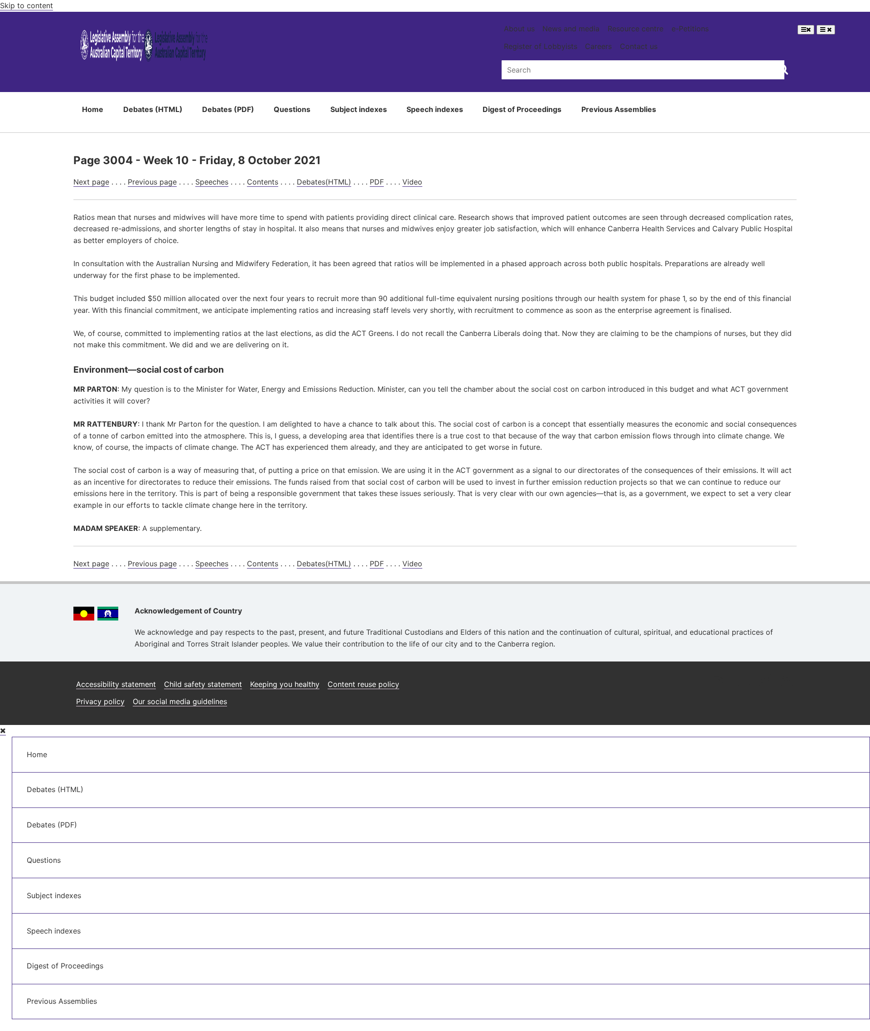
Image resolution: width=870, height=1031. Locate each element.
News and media (570, 28)
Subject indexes (358, 109)
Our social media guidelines (180, 701)
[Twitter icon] (765, 681)
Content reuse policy (363, 684)
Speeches (211, 181)
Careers (598, 46)
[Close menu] (3, 730)
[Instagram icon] (720, 681)
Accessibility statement (116, 684)
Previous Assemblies (618, 109)
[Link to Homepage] (144, 47)
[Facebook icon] (743, 681)
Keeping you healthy (284, 684)
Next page (91, 181)
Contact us (638, 46)
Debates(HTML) (324, 181)
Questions (292, 109)
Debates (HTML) (153, 109)
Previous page (152, 181)
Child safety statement (203, 684)
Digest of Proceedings (522, 109)
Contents (262, 181)
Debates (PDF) (228, 109)
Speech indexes (434, 109)
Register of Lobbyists (540, 46)
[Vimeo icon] (787, 681)
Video (412, 181)
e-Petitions (690, 28)
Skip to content (26, 5)
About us (519, 28)
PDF (377, 181)
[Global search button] (782, 68)
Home (92, 109)
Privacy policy (100, 701)
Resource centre (635, 28)
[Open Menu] (806, 29)
